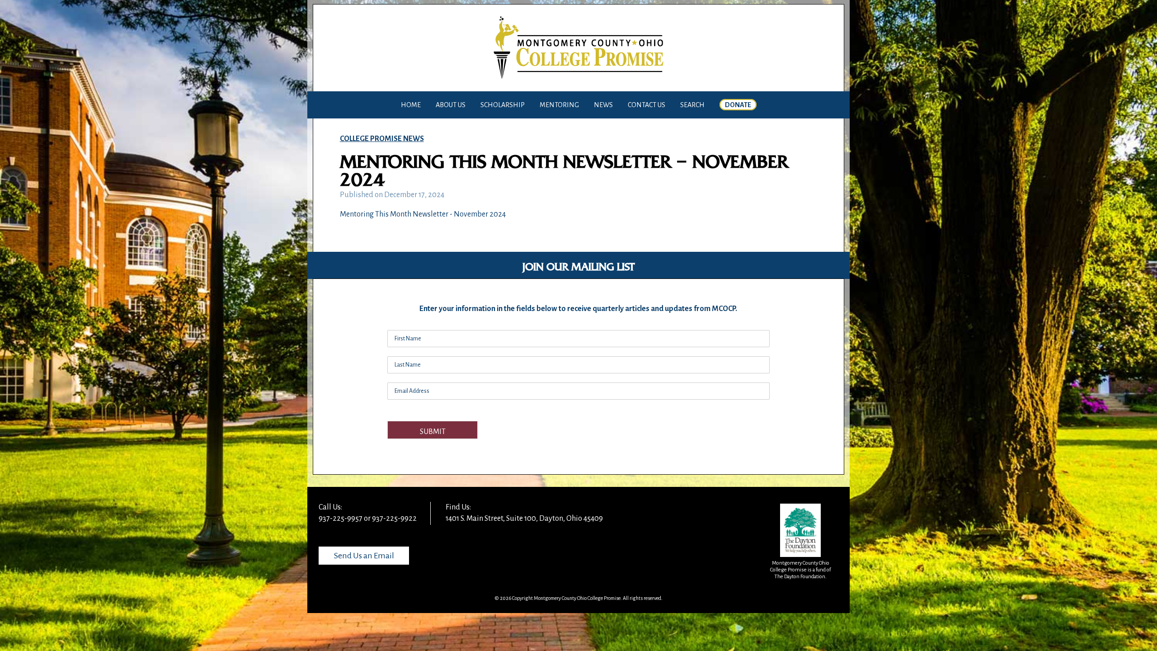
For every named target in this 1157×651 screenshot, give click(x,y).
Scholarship (502, 104)
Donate (738, 104)
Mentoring (559, 104)
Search (692, 104)
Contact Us (646, 104)
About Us (451, 104)
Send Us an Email (364, 555)
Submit (433, 432)
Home (411, 104)
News (603, 104)
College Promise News (382, 139)
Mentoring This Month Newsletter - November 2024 (423, 214)
